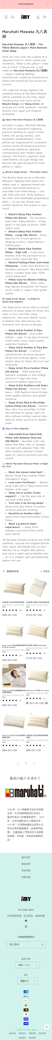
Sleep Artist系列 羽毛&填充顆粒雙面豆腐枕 (14, 736)
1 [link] (17, 763)
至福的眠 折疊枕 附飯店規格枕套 (37, 602)
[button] (6, 17)
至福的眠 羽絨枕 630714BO (36, 645)
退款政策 (12, 1033)
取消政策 (32, 1038)
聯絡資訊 (22, 1038)
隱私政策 (22, 1033)
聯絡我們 (26, 864)
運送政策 (42, 1033)
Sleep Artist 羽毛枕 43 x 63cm (37, 690)
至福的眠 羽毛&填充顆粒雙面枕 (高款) (37, 736)
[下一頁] (34, 763)
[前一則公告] (5, 4)
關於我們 (26, 857)
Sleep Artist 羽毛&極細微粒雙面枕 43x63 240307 (14, 646)
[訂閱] (42, 944)
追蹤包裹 (26, 877)
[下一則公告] (47, 4)
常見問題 (26, 870)
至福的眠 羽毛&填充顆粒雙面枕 (13, 602)
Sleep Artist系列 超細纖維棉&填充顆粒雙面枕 (14, 691)
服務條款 (32, 1033)
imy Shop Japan (30, 1030)
